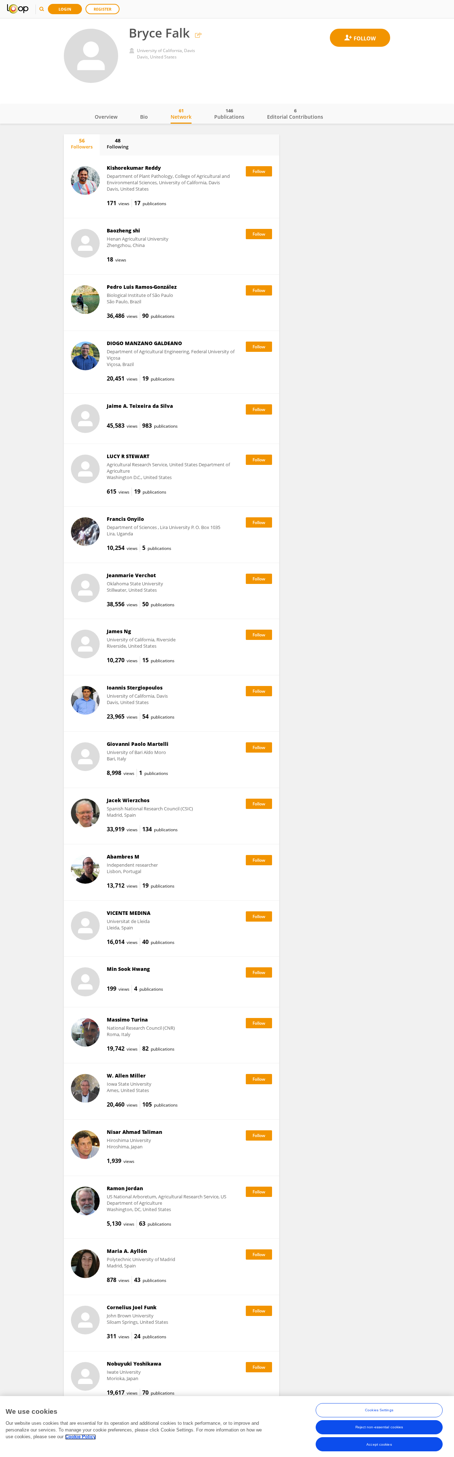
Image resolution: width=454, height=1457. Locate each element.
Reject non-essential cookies (379, 1427)
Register (102, 9)
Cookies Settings (379, 1410)
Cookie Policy (80, 1437)
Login (65, 9)
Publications (229, 113)
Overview (106, 116)
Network (181, 113)
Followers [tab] (82, 143)
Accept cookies (379, 1444)
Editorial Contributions (295, 113)
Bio (144, 116)
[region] (227, 1426)
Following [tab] (117, 143)
